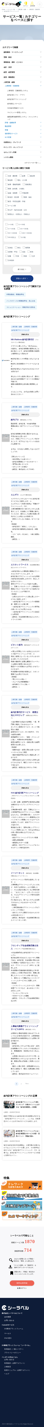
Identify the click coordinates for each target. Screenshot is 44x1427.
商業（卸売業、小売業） (16, 189)
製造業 (10, 180)
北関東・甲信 (12, 252)
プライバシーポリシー (12, 1353)
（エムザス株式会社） (26, 495)
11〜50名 (21, 224)
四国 (25, 256)
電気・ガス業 (22, 180)
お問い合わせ (9, 1320)
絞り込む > (22, 269)
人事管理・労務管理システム (17, 91)
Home (3, 9)
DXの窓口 (8, 1338)
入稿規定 (7, 1367)
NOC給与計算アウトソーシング (25, 793)
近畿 (9, 256)
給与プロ (15, 420)
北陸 (23, 252)
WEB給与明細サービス (15, 108)
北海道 (10, 248)
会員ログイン (22, 1288)
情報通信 (28, 184)
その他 (23, 237)
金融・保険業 (12, 193)
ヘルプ (6, 1374)
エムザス (15, 495)
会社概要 (7, 1317)
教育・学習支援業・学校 (16, 201)
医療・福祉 (28, 197)
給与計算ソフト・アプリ (16, 95)
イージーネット (18, 873)
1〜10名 (11, 224)
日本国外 (11, 260)
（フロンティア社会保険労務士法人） (24, 948)
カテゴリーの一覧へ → (32, 163)
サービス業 (12, 206)
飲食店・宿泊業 (13, 197)
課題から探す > (22, 278)
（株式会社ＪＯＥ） (30, 1029)
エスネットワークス (20, 565)
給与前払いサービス (14, 104)
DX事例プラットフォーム (13, 1329)
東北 (19, 248)
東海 (31, 252)
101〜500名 (24, 229)
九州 (33, 256)
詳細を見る (25, 334)
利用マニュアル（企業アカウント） (17, 1370)
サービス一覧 (11, 9)
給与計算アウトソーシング (11, 11)
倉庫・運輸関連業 (14, 184)
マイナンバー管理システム (16, 112)
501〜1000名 (12, 233)
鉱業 (23, 176)
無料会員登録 (22, 1283)
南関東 (27, 248)
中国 (17, 256)
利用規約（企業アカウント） (15, 1363)
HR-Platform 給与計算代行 (22, 339)
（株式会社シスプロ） (26, 420)
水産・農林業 (12, 176)
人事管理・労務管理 (34, 9)
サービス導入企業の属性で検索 (16, 168)
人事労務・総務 (21, 9)
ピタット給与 (17, 645)
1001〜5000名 (27, 233)
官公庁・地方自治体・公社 (17, 210)
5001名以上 (12, 237)
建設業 (32, 176)
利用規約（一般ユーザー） (14, 1349)
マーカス (7, 1333)
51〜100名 (11, 229)
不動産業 (25, 193)
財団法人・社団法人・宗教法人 (19, 214)
